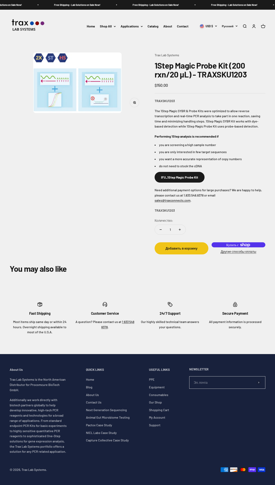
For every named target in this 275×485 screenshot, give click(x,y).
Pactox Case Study (99, 425)
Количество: (164, 220)
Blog (89, 387)
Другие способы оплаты (238, 251)
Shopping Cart (159, 410)
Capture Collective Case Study (107, 440)
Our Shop (155, 402)
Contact (182, 26)
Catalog (153, 26)
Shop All (106, 26)
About (167, 26)
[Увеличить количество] (180, 229)
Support (154, 425)
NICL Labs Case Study (101, 433)
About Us (92, 395)
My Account (157, 417)
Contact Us (93, 402)
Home (91, 26)
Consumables (158, 395)
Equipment (157, 387)
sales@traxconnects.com (172, 200)
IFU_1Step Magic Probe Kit (179, 177)
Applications (130, 26)
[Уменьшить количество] (160, 229)
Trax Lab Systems (167, 55)
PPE (152, 379)
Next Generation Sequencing (106, 410)
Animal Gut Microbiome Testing (108, 417)
